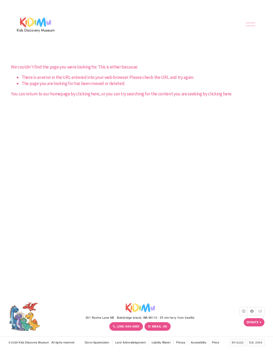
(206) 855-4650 (128, 326)
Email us (159, 326)
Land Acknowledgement (130, 342)
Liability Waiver (161, 342)
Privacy (180, 342)
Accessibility (198, 342)
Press (215, 342)
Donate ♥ (254, 322)
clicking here (87, 94)
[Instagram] (244, 311)
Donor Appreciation (97, 342)
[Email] (260, 311)
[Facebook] (252, 311)
